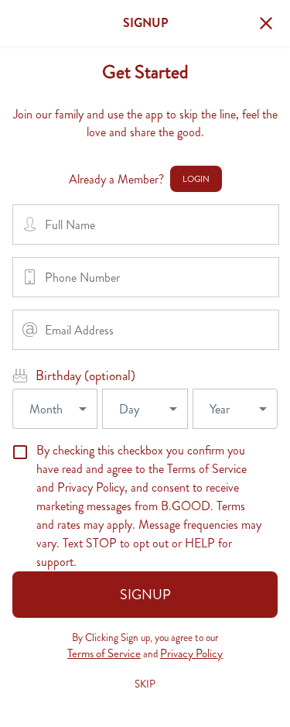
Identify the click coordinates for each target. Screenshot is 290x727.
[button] (266, 23)
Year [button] (220, 409)
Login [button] (196, 179)
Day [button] (129, 409)
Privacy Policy (191, 653)
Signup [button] (145, 595)
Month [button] (46, 409)
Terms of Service (104, 653)
